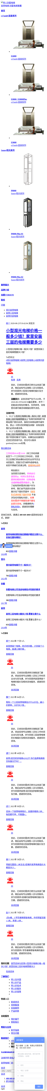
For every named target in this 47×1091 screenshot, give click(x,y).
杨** (8, 323)
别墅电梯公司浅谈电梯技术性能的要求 (23, 589)
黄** (8, 859)
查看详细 (13, 551)
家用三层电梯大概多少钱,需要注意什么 (23, 614)
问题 (3, 305)
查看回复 (10, 654)
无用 (19, 380)
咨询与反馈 (20, 963)
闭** (8, 806)
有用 (13, 380)
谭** (8, 753)
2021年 (4, 579)
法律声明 (5, 1058)
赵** (8, 913)
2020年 (4, 554)
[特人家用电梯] (8, 3)
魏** (8, 697)
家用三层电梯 (12, 313)
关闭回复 (15, 690)
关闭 (3, 1068)
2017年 (4, 603)
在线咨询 (10, 971)
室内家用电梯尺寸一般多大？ (19, 565)
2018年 (4, 628)
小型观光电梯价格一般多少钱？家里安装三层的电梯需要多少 (24, 336)
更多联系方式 (12, 1081)
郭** (8, 641)
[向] (10, 374)
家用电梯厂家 (7, 1063)
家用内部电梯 (12, 316)
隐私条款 (14, 1058)
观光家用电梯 (12, 310)
